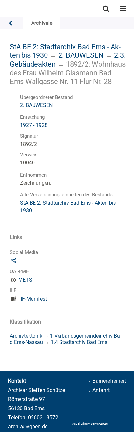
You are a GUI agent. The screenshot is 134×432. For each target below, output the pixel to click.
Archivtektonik (26, 336)
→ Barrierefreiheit (106, 381)
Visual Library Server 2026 (90, 423)
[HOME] (3, 9)
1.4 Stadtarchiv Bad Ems (79, 342)
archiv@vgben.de (27, 427)
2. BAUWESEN (81, 55)
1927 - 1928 (33, 125)
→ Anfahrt (98, 390)
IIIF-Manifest (32, 299)
